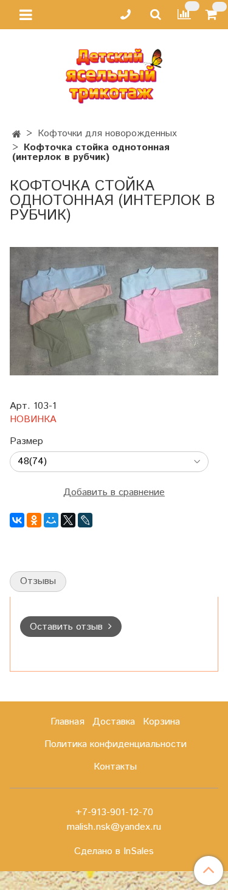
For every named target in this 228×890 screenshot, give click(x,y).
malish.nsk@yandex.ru (114, 827)
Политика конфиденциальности (115, 744)
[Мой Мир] (51, 520)
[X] (68, 520)
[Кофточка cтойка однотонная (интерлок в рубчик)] (114, 311)
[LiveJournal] (85, 520)
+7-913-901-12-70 (114, 812)
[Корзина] (213, 15)
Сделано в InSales (114, 852)
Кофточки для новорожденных (107, 134)
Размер (26, 442)
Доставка (113, 722)
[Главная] (16, 135)
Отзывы (38, 581)
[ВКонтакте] (17, 520)
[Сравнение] (184, 14)
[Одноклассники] (34, 520)
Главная (67, 722)
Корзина (161, 722)
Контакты (115, 767)
